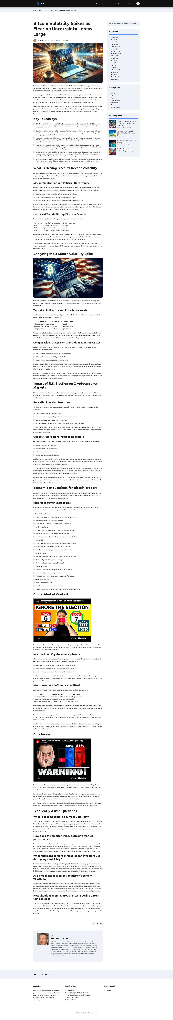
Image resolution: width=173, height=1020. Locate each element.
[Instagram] (46, 974)
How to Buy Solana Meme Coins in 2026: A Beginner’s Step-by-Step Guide (127, 123)
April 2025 (114, 67)
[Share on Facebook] (93, 923)
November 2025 (116, 53)
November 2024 (116, 77)
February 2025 (115, 70)
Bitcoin (113, 93)
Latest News (111, 4)
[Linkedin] (49, 974)
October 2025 (115, 56)
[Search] (138, 3)
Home (91, 4)
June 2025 (114, 63)
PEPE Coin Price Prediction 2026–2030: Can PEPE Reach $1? (126, 133)
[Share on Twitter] (97, 923)
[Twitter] (42, 974)
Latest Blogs (71, 990)
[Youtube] (35, 974)
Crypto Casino (115, 100)
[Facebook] (38, 974)
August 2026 (115, 37)
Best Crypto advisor (73, 997)
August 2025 (115, 58)
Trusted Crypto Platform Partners (77, 993)
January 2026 (115, 49)
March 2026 (114, 44)
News (112, 105)
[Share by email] (101, 923)
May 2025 (114, 65)
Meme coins (114, 102)
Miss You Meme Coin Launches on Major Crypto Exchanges (127, 150)
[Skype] (53, 974)
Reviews (99, 4)
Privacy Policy (71, 1000)
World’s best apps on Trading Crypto (78, 995)
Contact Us (131, 4)
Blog (40, 10)
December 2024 (116, 74)
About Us (121, 4)
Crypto (46, 10)
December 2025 (116, 51)
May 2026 (114, 42)
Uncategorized (115, 107)
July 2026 (114, 39)
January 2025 (115, 72)
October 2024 (115, 79)
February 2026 (115, 46)
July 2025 (114, 60)
